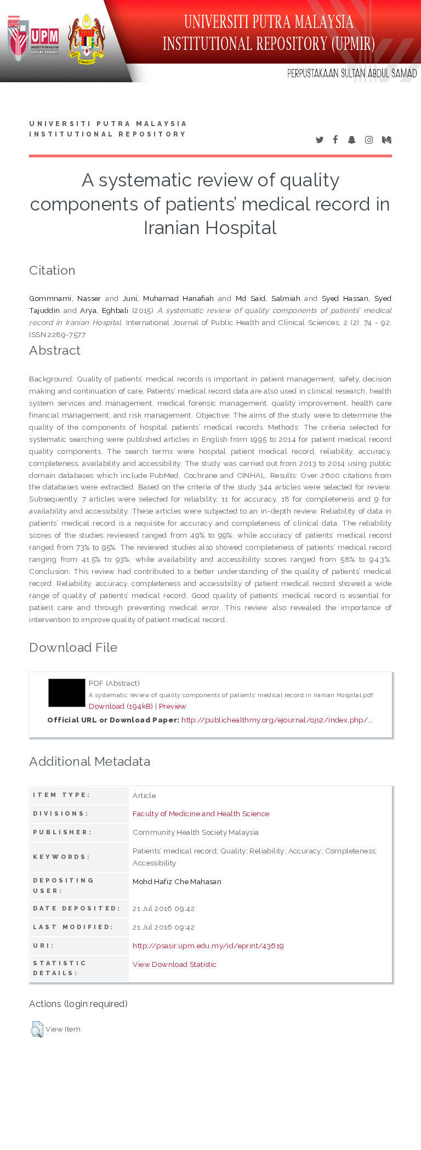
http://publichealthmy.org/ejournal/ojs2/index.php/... (277, 719)
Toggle (19, 20)
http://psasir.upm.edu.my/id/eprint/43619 (208, 945)
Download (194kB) (121, 706)
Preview (173, 706)
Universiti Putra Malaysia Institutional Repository (108, 129)
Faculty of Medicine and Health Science (201, 813)
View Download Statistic (175, 964)
